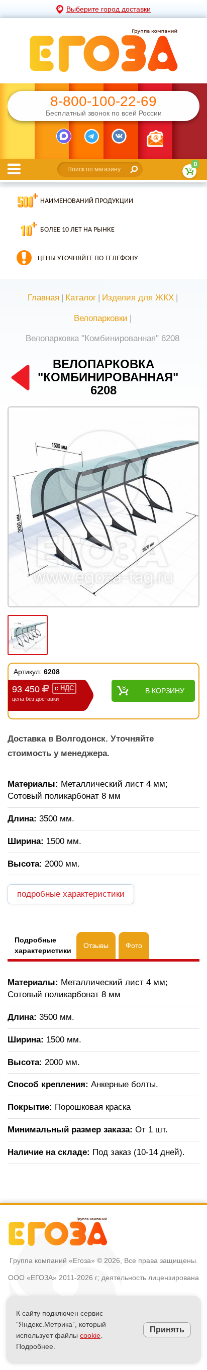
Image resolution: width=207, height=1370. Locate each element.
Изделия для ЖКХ (138, 297)
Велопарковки (101, 318)
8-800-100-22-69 (103, 101)
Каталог (80, 297)
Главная (43, 297)
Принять (167, 1329)
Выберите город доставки (108, 9)
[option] (103, 507)
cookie (90, 1335)
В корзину (164, 691)
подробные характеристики (71, 894)
